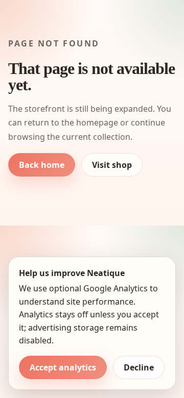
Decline (139, 367)
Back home (41, 164)
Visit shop (112, 164)
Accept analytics (63, 367)
